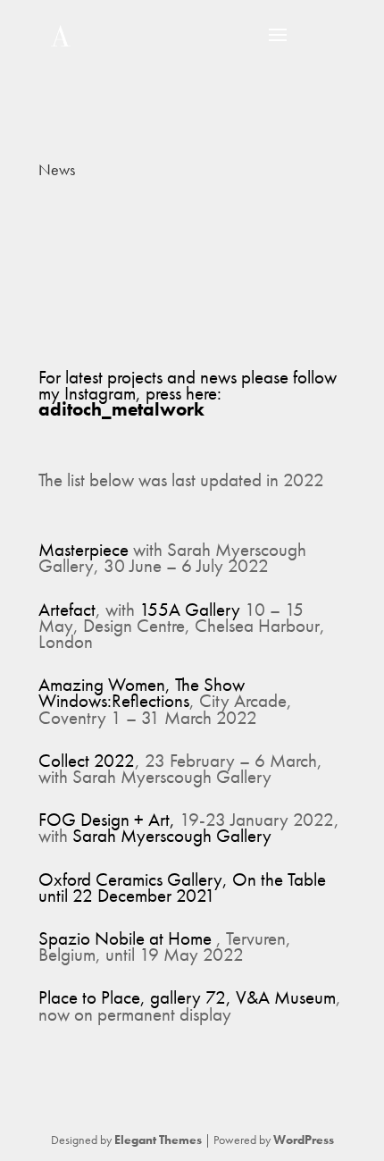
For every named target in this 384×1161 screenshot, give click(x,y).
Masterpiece (83, 549)
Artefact (67, 609)
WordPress (303, 1140)
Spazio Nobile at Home (125, 938)
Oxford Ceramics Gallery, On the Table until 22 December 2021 (182, 887)
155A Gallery (189, 609)
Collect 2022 (86, 760)
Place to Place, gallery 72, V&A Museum (187, 997)
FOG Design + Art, (108, 819)
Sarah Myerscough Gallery (171, 835)
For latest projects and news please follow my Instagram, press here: (187, 393)
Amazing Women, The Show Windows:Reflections (141, 692)
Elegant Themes (158, 1140)
